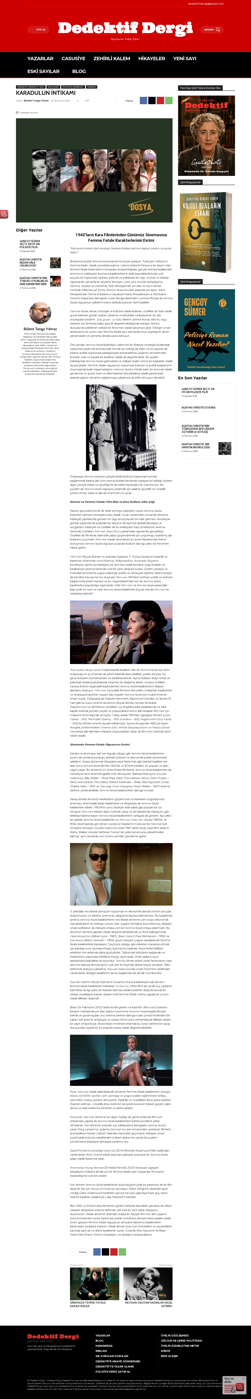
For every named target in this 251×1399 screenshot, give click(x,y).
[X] (39, 4)
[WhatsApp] (169, 100)
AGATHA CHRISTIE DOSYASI (198, 407)
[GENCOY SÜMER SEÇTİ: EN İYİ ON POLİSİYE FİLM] (55, 244)
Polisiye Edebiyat (73, 87)
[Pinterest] (160, 100)
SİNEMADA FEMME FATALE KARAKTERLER (88, 1304)
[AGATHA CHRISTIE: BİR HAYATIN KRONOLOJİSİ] (224, 448)
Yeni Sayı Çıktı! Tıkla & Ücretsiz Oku (200, 88)
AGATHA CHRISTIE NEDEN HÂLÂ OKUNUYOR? (31, 262)
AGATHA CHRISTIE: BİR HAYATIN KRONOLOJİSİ (196, 446)
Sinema (91, 87)
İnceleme (53, 87)
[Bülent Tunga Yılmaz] (40, 313)
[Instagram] (33, 4)
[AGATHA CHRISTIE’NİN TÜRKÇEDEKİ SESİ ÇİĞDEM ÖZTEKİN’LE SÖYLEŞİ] (224, 430)
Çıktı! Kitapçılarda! (190, 182)
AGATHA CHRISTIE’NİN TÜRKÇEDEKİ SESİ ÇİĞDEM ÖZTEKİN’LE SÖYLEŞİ (198, 429)
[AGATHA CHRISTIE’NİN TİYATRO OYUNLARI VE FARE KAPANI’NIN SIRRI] (55, 281)
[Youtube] (45, 4)
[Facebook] (28, 4)
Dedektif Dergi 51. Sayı (30, 87)
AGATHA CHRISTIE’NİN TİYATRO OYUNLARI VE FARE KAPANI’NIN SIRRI (34, 281)
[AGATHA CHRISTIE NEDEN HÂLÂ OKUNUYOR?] (55, 262)
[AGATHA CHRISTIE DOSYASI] (224, 411)
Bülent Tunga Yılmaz (36, 100)
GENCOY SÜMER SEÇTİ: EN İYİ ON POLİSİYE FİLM (30, 244)
